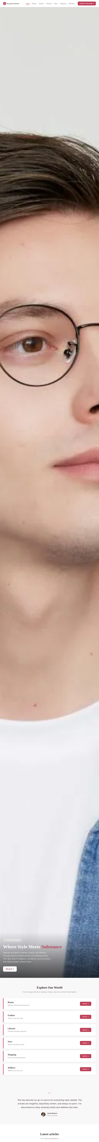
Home (28, 3)
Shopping (63, 3)
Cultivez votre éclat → (87, 3)
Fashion (41, 3)
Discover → (10, 969)
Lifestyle (49, 3)
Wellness (71, 3)
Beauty (34, 3)
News (56, 3)
